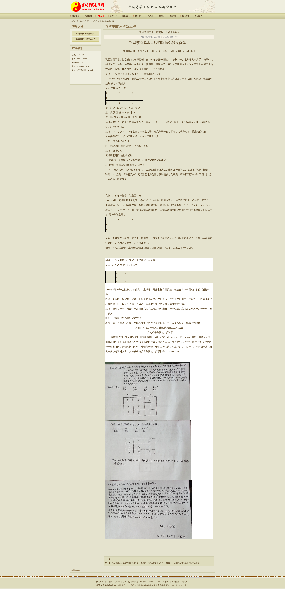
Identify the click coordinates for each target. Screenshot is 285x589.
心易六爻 (113, 16)
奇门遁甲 (138, 16)
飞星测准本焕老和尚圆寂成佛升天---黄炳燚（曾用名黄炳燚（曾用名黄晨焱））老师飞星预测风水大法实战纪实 (155, 563)
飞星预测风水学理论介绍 (85, 34)
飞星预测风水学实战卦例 (104, 21)
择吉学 (161, 16)
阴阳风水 (126, 16)
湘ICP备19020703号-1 (179, 585)
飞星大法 (100, 16)
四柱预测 (88, 16)
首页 (82, 21)
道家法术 (172, 16)
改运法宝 (198, 16)
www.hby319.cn (83, 66)
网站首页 (75, 16)
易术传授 (185, 16)
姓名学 (150, 16)
